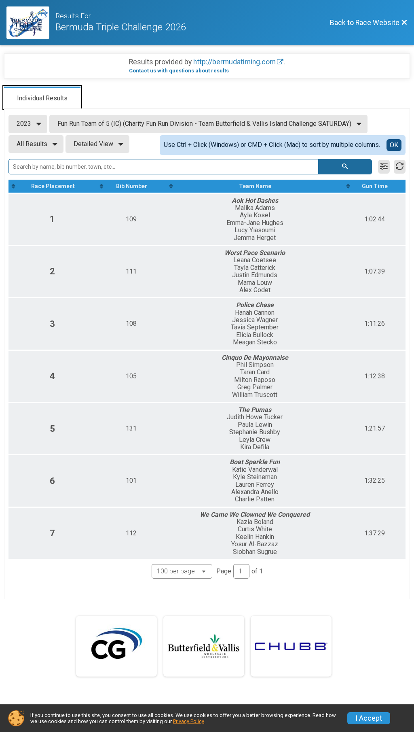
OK (394, 145)
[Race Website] (30, 22)
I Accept (368, 718)
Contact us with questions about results (179, 71)
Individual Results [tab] (42, 98)
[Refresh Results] (400, 167)
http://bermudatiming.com (234, 62)
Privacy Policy (188, 721)
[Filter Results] (384, 167)
